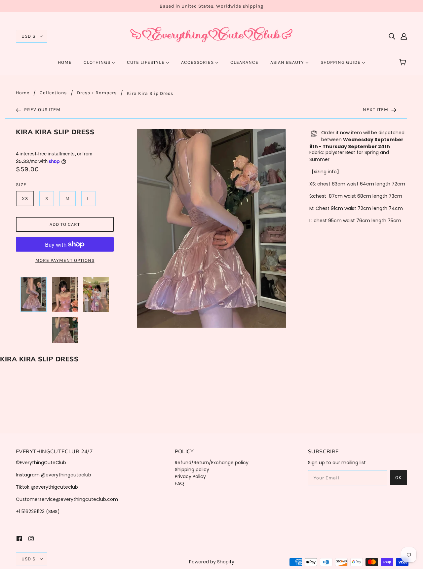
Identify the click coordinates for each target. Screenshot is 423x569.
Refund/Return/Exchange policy (212, 462)
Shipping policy (192, 469)
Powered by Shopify (211, 561)
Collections (53, 93)
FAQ (179, 483)
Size (21, 184)
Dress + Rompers (97, 93)
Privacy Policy (190, 476)
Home (22, 93)
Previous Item (41, 109)
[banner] (211, 35)
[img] (392, 36)
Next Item (376, 109)
